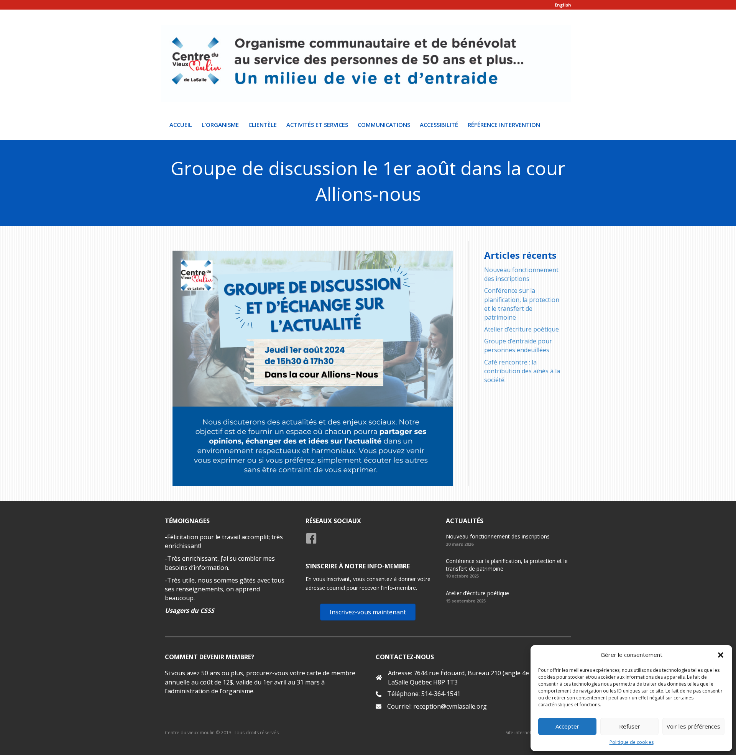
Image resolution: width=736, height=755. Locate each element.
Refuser (629, 726)
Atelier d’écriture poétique (521, 329)
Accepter (567, 726)
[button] (720, 655)
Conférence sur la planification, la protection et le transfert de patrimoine (521, 304)
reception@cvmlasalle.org (450, 706)
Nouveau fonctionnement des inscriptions (521, 274)
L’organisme (220, 124)
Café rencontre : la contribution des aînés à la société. (522, 371)
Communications (384, 124)
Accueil (180, 124)
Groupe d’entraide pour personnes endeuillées (518, 345)
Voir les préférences (693, 726)
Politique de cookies (632, 742)
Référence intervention (504, 124)
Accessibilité (439, 124)
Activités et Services (317, 124)
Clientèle (262, 124)
